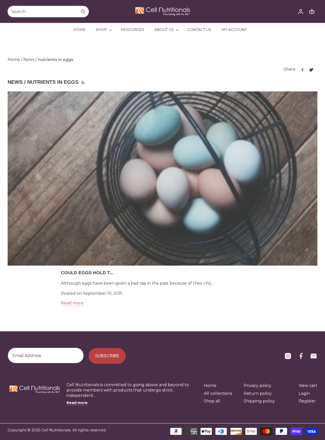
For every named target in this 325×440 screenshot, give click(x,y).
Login (304, 393)
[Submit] (83, 11)
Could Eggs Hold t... (87, 272)
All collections (218, 393)
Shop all (212, 401)
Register (307, 401)
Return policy (258, 393)
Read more (72, 303)
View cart (308, 385)
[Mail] (313, 356)
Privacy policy (257, 385)
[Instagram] (288, 356)
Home (210, 385)
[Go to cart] (312, 12)
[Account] (300, 12)
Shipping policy (259, 401)
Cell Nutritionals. (56, 430)
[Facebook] (301, 356)
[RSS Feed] (82, 82)
